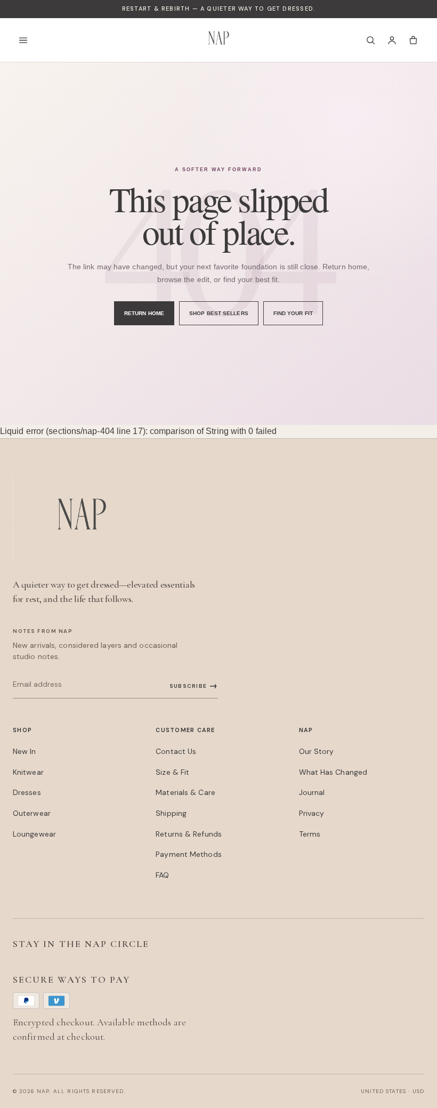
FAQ (162, 875)
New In (24, 751)
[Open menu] (26, 40)
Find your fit (293, 313)
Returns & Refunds (189, 834)
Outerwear (32, 813)
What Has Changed (333, 772)
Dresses (27, 792)
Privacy (312, 813)
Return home (144, 313)
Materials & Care (185, 792)
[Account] (391, 40)
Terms (309, 834)
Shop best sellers (218, 313)
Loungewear (34, 834)
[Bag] (413, 40)
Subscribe (193, 685)
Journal (312, 792)
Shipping (171, 813)
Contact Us (176, 751)
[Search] (370, 40)
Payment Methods (188, 854)
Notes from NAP (42, 631)
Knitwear (28, 772)
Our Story (316, 751)
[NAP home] (218, 40)
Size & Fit (172, 772)
